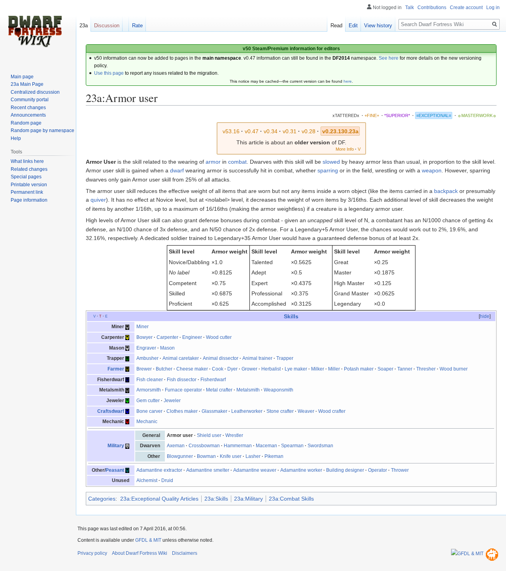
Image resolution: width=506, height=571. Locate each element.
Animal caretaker (180, 358)
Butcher (164, 369)
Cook (217, 369)
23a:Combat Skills (291, 498)
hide (484, 316)
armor (213, 162)
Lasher (253, 456)
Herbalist (271, 369)
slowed (331, 162)
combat (237, 162)
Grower (249, 369)
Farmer (116, 369)
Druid (167, 480)
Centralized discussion (35, 92)
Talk (409, 7)
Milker (317, 369)
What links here (27, 161)
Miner (142, 326)
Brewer (144, 369)
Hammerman (238, 445)
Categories (101, 498)
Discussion (106, 25)
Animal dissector (220, 358)
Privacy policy (92, 553)
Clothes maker (182, 411)
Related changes (29, 169)
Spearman (292, 445)
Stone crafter (280, 411)
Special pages (26, 177)
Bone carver (149, 411)
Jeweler (172, 400)
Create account (466, 7)
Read (336, 25)
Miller (334, 369)
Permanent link (27, 192)
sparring (327, 170)
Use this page (109, 73)
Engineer (192, 337)
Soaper (385, 369)
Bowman (206, 456)
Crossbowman (204, 445)
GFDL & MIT (148, 540)
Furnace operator (183, 390)
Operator (377, 470)
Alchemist (146, 480)
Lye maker (296, 369)
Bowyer (144, 337)
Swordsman (320, 445)
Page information (29, 200)
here (348, 81)
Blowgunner (180, 456)
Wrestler (234, 435)
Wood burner (454, 369)
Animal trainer (257, 358)
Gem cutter (148, 400)
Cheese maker (192, 369)
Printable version (29, 184)
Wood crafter (332, 411)
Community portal (30, 99)
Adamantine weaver (254, 470)
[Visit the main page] (34, 31)
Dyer (232, 369)
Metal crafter (219, 390)
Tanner (404, 369)
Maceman (266, 445)
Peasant (115, 470)
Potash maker (359, 369)
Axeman (176, 445)
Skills (291, 316)
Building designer (345, 470)
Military (116, 445)
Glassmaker (214, 411)
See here (388, 58)
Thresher (426, 369)
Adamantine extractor (159, 470)
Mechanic (146, 421)
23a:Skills (216, 498)
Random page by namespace (42, 130)
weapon (432, 170)
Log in (493, 7)
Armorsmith (148, 390)
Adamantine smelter (207, 470)
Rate (137, 25)
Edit (353, 25)
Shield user (209, 435)
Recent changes (28, 107)
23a (83, 25)
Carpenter (167, 337)
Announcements (28, 115)
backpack (446, 191)
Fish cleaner (149, 379)
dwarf (177, 170)
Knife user (231, 456)
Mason (167, 348)
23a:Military (248, 498)
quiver (98, 200)
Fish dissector (181, 379)
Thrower (400, 470)
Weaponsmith (278, 390)
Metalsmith (248, 390)
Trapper (284, 358)
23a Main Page (27, 84)
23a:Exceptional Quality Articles (159, 498)
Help (16, 138)
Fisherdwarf (213, 379)
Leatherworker (246, 411)
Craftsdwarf (110, 411)
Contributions (431, 7)
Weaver (306, 411)
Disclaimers (184, 553)
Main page (22, 76)
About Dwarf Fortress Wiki (139, 553)
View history (378, 25)
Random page (26, 123)
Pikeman (273, 456)
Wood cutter (219, 337)
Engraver (146, 348)
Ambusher (147, 358)
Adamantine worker (301, 470)
